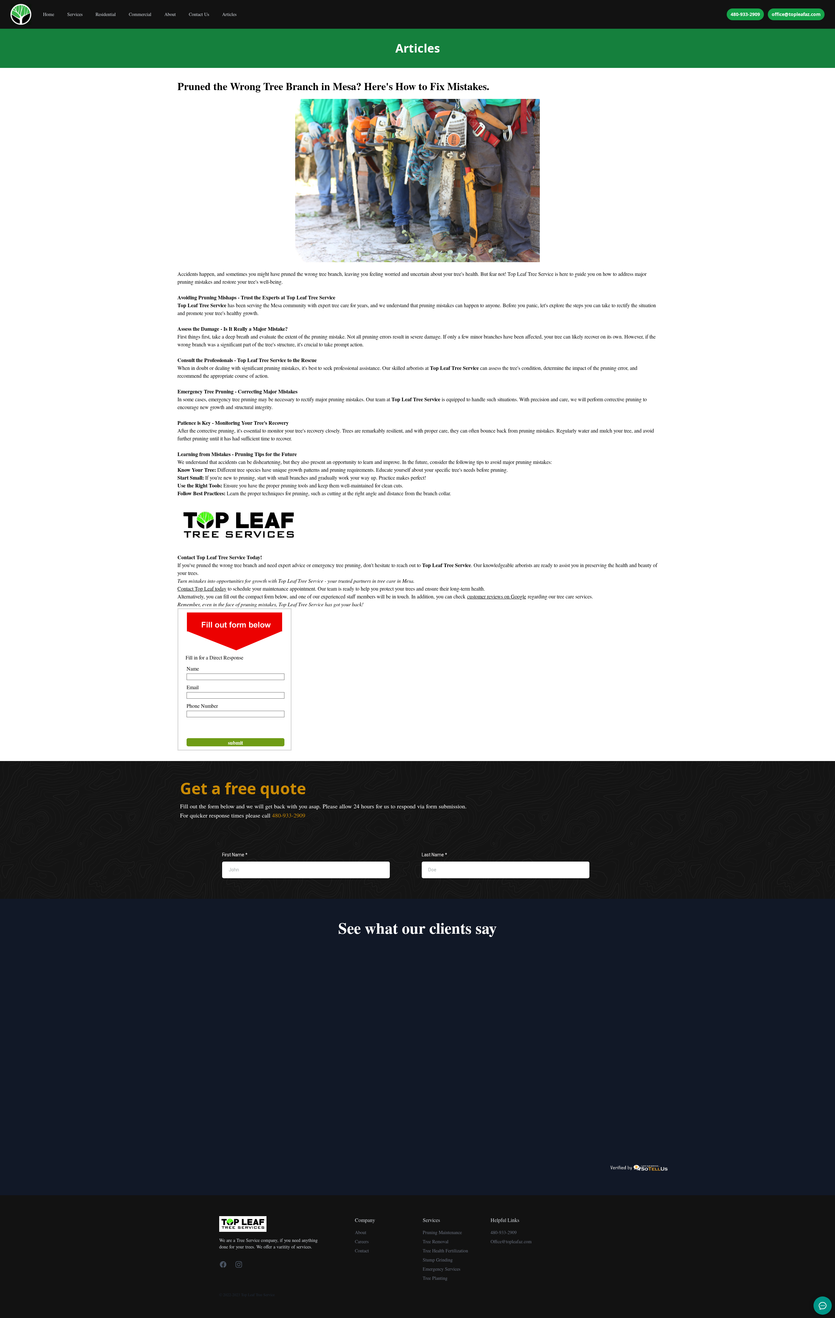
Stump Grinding (438, 1260)
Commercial (140, 14)
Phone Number (202, 705)
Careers (362, 1241)
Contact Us (199, 14)
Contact (362, 1250)
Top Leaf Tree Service (531, 273)
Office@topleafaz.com (511, 1241)
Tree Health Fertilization (445, 1250)
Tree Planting (435, 1278)
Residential (106, 14)
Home (48, 14)
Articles (229, 14)
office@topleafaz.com (796, 14)
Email (193, 687)
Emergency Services (441, 1269)
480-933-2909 (745, 14)
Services (75, 14)
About (170, 14)
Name (193, 668)
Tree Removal (435, 1241)
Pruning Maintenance (442, 1232)
